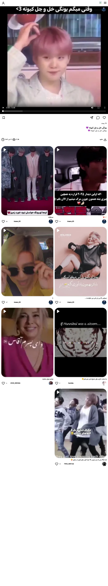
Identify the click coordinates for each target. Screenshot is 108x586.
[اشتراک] (91, 117)
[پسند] (104, 117)
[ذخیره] (3, 117)
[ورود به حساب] (3, 3)
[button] (105, 2)
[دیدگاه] (98, 117)
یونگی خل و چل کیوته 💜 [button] (97, 130)
